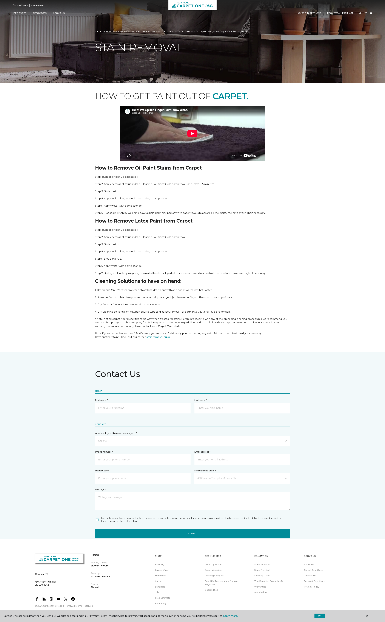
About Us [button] (59, 13)
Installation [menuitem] (260, 592)
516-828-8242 (38, 5)
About (115, 31)
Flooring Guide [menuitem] (262, 575)
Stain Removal (143, 31)
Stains (127, 31)
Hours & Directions (308, 13)
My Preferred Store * (205, 471)
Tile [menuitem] (157, 592)
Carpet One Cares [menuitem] (313, 570)
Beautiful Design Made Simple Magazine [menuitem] (221, 583)
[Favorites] (365, 13)
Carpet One (101, 31)
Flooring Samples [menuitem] (214, 575)
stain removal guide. (158, 337)
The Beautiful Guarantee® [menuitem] (268, 581)
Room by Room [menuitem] (213, 564)
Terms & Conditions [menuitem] (314, 581)
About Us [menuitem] (309, 564)
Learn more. (230, 615)
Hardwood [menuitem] (160, 575)
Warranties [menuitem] (260, 586)
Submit (192, 533)
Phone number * (104, 452)
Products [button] (19, 13)
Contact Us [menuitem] (310, 575)
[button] (360, 13)
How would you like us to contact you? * (116, 433)
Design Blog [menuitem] (211, 590)
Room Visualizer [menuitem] (213, 570)
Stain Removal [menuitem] (262, 564)
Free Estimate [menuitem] (162, 598)
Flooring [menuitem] (159, 564)
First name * (101, 400)
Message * (100, 489)
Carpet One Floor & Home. (57, 606)
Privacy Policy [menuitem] (311, 586)
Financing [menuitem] (160, 603)
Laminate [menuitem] (160, 586)
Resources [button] (40, 13)
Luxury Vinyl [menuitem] (161, 570)
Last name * (200, 400)
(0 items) (371, 13)
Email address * (202, 452)
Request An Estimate (340, 13)
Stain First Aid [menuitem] (262, 570)
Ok (319, 615)
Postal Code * (102, 471)
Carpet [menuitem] (158, 581)
